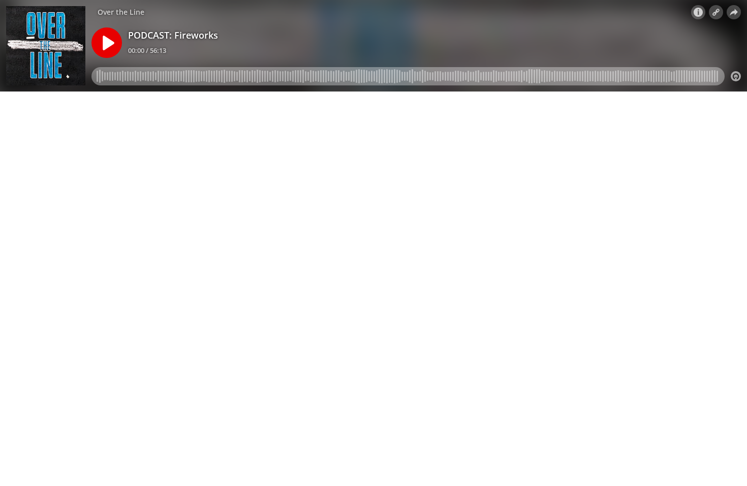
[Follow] (716, 12)
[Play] (106, 42)
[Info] (698, 12)
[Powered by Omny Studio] (736, 76)
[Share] (734, 12)
